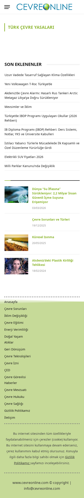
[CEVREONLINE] (44, 7)
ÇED (7, 370)
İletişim (9, 417)
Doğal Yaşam (13, 336)
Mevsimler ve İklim (18, 107)
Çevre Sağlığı (13, 404)
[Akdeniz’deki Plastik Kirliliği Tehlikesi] (16, 266)
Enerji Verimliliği (16, 329)
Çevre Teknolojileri (17, 356)
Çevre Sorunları (15, 309)
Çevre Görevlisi (15, 377)
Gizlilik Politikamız (17, 410)
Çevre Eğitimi (13, 323)
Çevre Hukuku (14, 397)
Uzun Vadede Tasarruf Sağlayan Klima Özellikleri (40, 75)
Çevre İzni (11, 363)
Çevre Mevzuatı (15, 390)
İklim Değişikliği (15, 316)
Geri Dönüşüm (14, 349)
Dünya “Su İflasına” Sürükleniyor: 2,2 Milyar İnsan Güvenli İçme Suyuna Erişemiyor (54, 195)
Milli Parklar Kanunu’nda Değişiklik (30, 166)
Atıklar (9, 342)
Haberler (10, 383)
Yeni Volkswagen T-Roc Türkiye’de (28, 84)
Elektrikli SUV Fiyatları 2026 (24, 157)
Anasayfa (10, 302)
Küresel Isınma (43, 237)
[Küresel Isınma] (16, 242)
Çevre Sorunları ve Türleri (51, 219)
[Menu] (7, 7)
